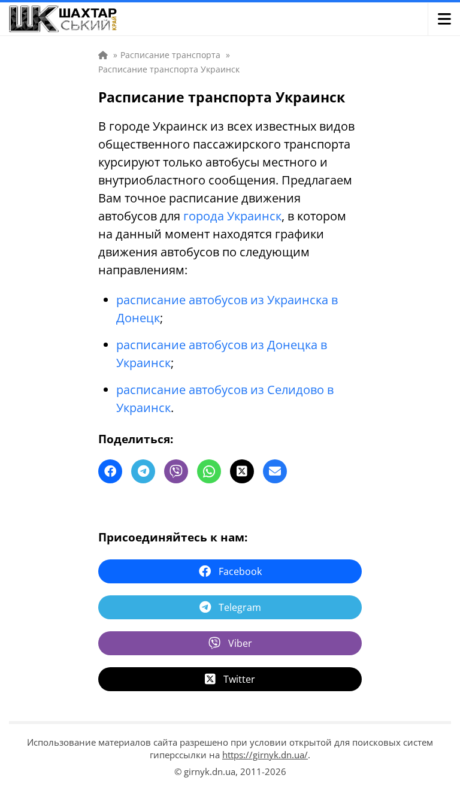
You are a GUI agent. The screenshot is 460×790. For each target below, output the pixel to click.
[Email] (275, 471)
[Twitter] (242, 471)
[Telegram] (143, 471)
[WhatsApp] (209, 471)
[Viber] (176, 471)
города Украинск (232, 216)
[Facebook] (110, 471)
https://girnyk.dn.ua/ (265, 755)
